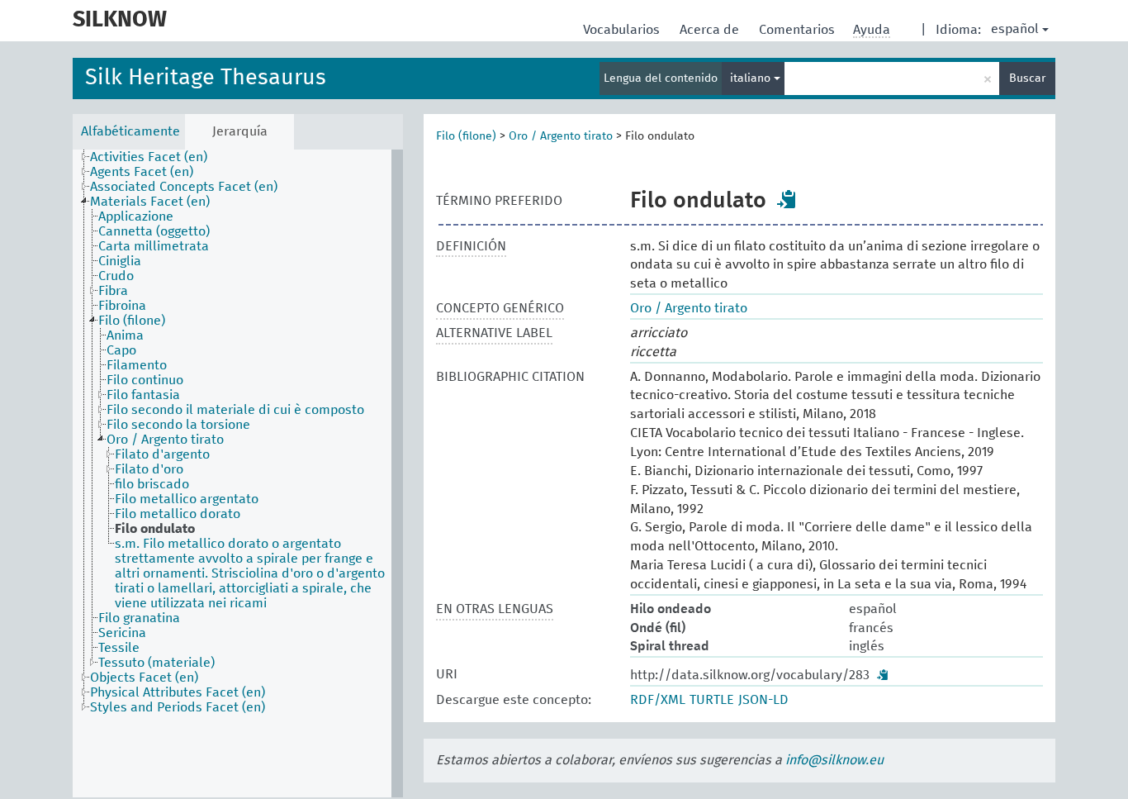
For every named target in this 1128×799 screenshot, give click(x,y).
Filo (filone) (466, 136)
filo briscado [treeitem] (152, 484)
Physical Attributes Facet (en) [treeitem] (177, 692)
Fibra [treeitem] (113, 290)
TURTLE (712, 699)
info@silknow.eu (834, 760)
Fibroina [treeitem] (122, 305)
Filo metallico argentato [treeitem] (186, 499)
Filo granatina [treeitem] (139, 618)
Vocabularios (623, 29)
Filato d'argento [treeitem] (162, 454)
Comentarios (798, 29)
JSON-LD (763, 699)
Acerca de (711, 29)
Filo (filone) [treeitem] (131, 320)
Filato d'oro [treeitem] (149, 469)
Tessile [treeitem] (119, 647)
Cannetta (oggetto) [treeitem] (154, 231)
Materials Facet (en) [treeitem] (150, 201)
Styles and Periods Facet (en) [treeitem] (177, 707)
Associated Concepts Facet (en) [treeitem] (183, 186)
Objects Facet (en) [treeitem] (144, 677)
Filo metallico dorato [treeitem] (177, 514)
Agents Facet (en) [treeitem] (141, 171)
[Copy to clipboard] (787, 199)
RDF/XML (657, 699)
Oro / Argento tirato (561, 136)
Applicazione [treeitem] (135, 216)
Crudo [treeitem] (116, 276)
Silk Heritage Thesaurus (205, 78)
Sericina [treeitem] (122, 633)
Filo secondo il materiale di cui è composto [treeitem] (235, 409)
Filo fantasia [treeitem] (143, 395)
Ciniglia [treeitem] (119, 261)
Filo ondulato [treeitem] (155, 528)
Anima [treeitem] (125, 335)
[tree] (238, 473)
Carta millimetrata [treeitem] (153, 246)
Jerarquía (240, 131)
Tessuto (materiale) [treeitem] (156, 662)
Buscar (1027, 78)
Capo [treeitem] (121, 350)
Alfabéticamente (130, 131)
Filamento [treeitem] (137, 365)
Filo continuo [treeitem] (145, 380)
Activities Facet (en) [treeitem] (148, 157)
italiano (752, 78)
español (1015, 29)
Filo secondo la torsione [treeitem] (178, 424)
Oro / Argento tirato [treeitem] (165, 439)
